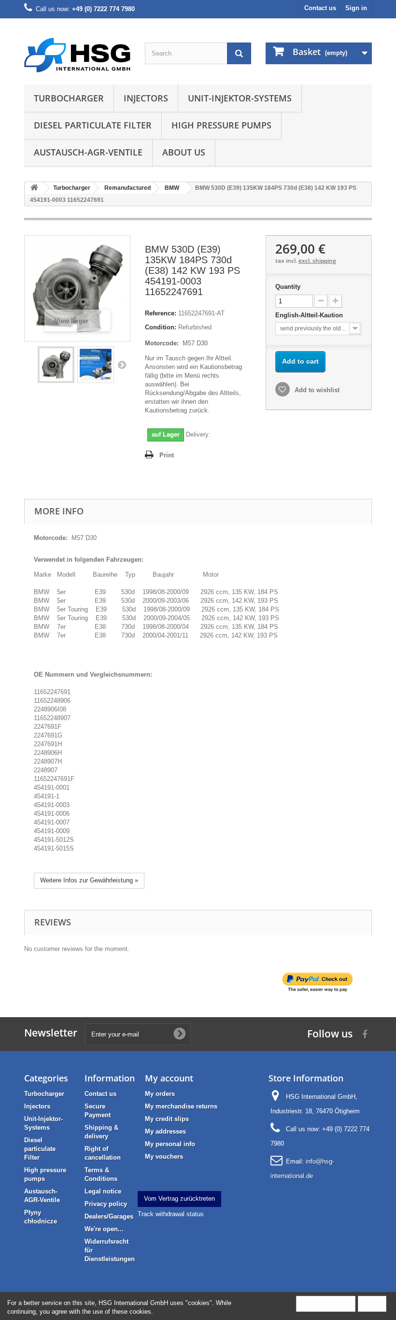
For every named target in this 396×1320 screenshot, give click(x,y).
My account (169, 1078)
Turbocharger (69, 98)
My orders (160, 1093)
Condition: (160, 327)
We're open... (104, 1229)
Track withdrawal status (171, 1214)
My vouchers (164, 1156)
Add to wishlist (316, 390)
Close (372, 1303)
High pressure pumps (221, 125)
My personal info (170, 1144)
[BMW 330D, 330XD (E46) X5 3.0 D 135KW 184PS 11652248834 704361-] (56, 365)
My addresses (165, 1131)
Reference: (160, 313)
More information (325, 1303)
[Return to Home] (34, 188)
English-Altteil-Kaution (310, 315)
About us (183, 152)
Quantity (287, 286)
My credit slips (167, 1118)
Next (122, 364)
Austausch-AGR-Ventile (88, 152)
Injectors (146, 98)
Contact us (320, 8)
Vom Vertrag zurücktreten (179, 1198)
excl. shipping (317, 260)
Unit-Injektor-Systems (240, 98)
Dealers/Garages (109, 1216)
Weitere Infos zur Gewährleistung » (89, 880)
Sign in (356, 8)
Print (166, 455)
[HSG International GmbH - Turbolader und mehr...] (77, 55)
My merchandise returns (181, 1106)
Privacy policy (106, 1203)
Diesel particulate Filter (93, 125)
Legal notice (103, 1191)
